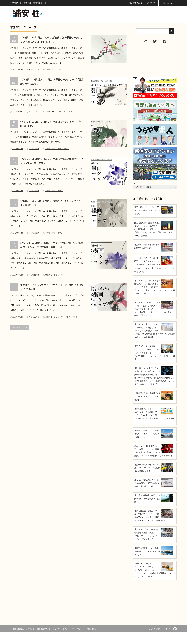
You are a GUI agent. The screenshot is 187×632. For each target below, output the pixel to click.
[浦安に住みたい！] (41, 14)
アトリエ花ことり (70, 111)
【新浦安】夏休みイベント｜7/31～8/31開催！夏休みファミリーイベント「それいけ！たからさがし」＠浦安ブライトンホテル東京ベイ (154, 415)
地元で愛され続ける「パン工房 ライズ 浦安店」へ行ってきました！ (147, 210)
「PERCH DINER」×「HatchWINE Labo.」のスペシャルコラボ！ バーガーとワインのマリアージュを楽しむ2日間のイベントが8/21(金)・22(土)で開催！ (154, 570)
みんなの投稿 (17, 69)
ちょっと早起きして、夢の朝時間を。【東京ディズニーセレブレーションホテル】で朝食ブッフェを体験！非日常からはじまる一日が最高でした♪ (154, 265)
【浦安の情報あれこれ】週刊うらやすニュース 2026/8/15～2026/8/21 (146, 433)
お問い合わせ (167, 3)
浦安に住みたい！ (163, 628)
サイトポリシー (78, 629)
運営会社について (43, 629)
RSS (175, 628)
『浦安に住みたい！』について (141, 3)
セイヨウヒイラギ (70, 317)
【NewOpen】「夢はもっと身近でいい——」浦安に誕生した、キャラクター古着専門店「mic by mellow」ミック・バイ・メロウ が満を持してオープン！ (154, 287)
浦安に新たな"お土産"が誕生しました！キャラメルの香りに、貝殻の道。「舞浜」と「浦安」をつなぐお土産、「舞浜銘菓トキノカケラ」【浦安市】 (154, 229)
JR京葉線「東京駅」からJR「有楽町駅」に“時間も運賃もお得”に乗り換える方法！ (147, 483)
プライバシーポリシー (61, 629)
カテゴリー (137, 183)
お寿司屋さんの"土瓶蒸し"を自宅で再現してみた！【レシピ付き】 (147, 396)
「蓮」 (66, 149)
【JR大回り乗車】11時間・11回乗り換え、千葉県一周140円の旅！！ (147, 498)
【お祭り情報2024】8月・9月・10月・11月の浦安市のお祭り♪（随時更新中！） (147, 467)
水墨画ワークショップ (54, 69)
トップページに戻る (19, 327)
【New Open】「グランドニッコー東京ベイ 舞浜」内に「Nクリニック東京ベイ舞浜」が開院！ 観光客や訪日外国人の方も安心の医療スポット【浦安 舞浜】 (154, 330)
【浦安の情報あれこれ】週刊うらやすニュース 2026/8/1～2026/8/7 (147, 551)
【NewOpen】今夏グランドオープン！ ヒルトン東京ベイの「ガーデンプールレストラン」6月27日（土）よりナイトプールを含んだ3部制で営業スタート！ (154, 309)
